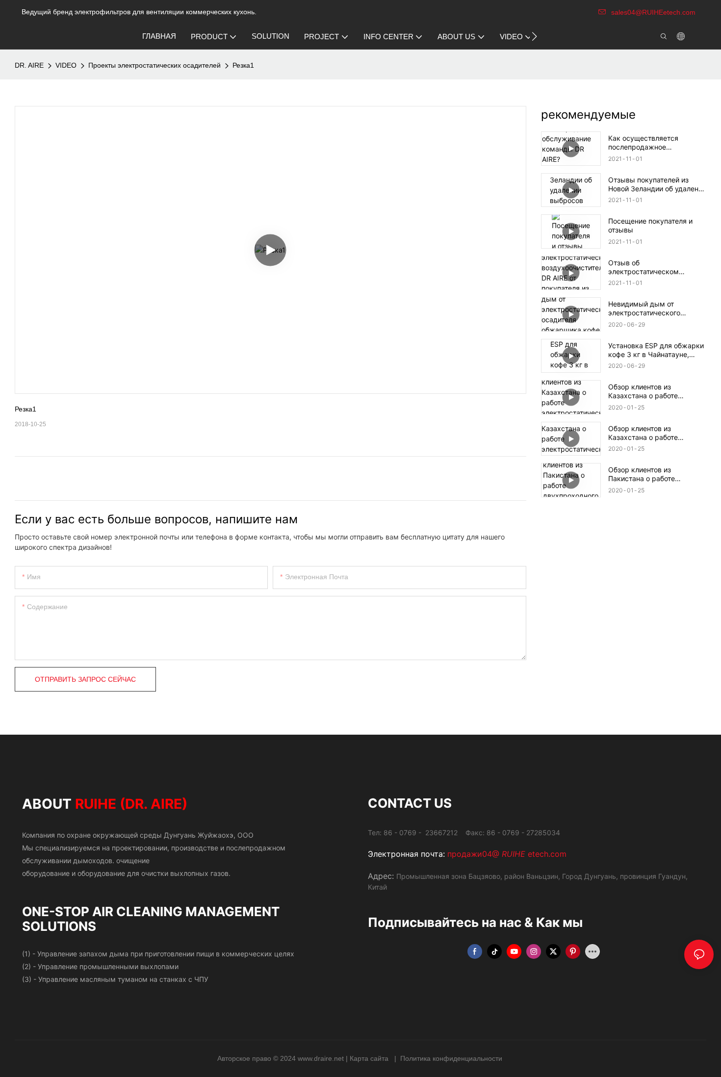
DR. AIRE (29, 65)
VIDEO (66, 65)
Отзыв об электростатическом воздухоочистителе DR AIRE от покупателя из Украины (654, 267)
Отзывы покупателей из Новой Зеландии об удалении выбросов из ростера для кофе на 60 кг (657, 184)
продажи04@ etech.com (506, 854)
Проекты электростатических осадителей (154, 65)
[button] (534, 36)
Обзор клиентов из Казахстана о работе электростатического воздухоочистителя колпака (655, 433)
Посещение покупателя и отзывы (650, 225)
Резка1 (243, 65)
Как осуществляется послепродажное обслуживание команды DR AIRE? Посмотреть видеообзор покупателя (654, 143)
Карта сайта (370, 1058)
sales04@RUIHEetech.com (653, 12)
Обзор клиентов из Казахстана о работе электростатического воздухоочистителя (644, 391)
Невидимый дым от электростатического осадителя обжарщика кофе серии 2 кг (655, 308)
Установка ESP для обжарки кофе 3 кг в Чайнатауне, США (656, 350)
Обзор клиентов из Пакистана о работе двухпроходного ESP (643, 474)
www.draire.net (322, 1058)
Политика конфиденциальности (451, 1058)
